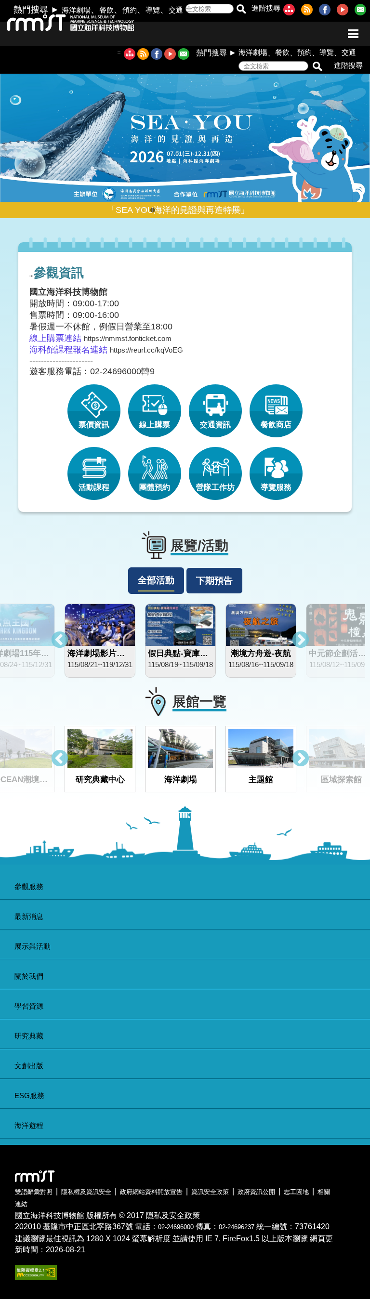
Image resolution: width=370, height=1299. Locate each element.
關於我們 (28, 976)
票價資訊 (94, 424)
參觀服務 (28, 886)
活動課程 (94, 487)
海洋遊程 (28, 1125)
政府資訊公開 (256, 1192)
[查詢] (241, 9)
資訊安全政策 (210, 1192)
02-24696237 (236, 1227)
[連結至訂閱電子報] (183, 54)
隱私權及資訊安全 (86, 1192)
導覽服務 (276, 487)
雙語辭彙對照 (34, 1192)
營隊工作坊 (215, 487)
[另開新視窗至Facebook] (326, 13)
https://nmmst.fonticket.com (128, 338)
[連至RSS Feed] (309, 13)
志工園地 (296, 1192)
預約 (129, 10)
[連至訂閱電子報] (362, 13)
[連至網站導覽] (291, 13)
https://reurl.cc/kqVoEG (146, 350)
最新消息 (28, 916)
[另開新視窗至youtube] (344, 13)
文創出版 (28, 1066)
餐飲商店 (276, 424)
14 (232, 210)
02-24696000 (176, 1227)
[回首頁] (61, 26)
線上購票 (154, 424)
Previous (60, 641)
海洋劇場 (76, 10)
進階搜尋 (265, 8)
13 (225, 210)
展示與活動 (32, 946)
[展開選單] (353, 33)
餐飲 (106, 10)
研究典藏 (28, 1036)
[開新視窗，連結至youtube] (170, 54)
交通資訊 (215, 424)
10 (203, 210)
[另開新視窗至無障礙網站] (36, 1277)
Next (301, 641)
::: (119, 52)
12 (217, 210)
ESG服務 (29, 1095)
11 (210, 210)
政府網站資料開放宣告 (151, 1192)
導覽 (152, 10)
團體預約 (154, 487)
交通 (176, 10)
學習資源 (28, 1006)
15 (239, 210)
